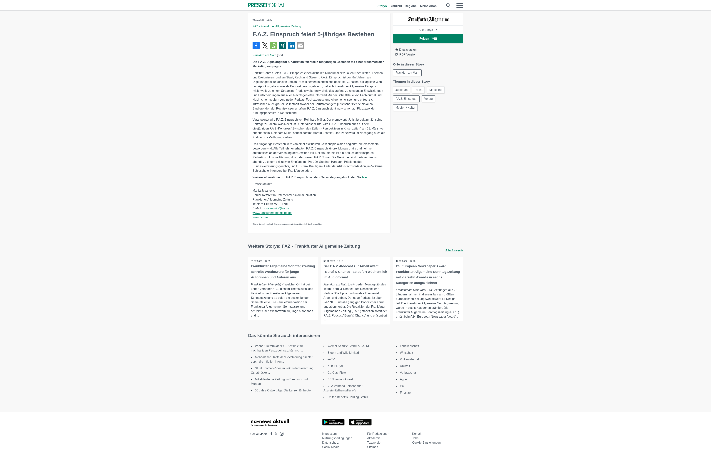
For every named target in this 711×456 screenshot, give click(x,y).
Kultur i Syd (335, 366)
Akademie (373, 438)
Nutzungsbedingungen (337, 438)
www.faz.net (260, 217)
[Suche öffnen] (448, 5)
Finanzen (406, 392)
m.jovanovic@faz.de (276, 208)
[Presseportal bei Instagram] (280, 433)
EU (402, 386)
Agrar (403, 379)
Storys (382, 6)
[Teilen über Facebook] (256, 45)
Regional (411, 6)
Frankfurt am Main (264, 55)
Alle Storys (426, 29)
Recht (418, 89)
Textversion (374, 442)
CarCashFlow (337, 372)
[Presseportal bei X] (275, 434)
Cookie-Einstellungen (426, 442)
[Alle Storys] (428, 22)
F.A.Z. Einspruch (406, 98)
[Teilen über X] (264, 45)
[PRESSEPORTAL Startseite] (266, 5)
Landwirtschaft (409, 346)
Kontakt (417, 433)
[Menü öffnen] (459, 5)
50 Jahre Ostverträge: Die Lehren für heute (283, 390)
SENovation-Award (340, 379)
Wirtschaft (406, 352)
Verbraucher (408, 372)
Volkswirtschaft (410, 359)
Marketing (435, 89)
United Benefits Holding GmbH (348, 397)
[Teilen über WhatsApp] (273, 45)
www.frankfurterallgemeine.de (272, 212)
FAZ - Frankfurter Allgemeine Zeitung (277, 26)
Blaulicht (396, 6)
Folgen (424, 38)
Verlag (428, 98)
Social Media (330, 447)
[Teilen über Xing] (282, 45)
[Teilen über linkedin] (291, 45)
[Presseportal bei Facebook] (270, 434)
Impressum (329, 433)
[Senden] (300, 45)
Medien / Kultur (405, 107)
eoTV (331, 359)
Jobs (415, 438)
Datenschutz (330, 442)
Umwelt (405, 366)
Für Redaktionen (378, 433)
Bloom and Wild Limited (343, 352)
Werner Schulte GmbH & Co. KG (349, 346)
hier (364, 177)
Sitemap (372, 447)
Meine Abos (428, 6)
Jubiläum (401, 89)
